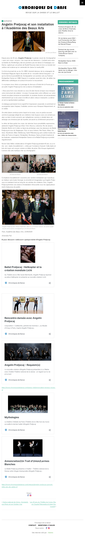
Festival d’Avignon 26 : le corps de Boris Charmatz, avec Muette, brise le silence (67, 30)
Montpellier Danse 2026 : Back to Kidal (67, 62)
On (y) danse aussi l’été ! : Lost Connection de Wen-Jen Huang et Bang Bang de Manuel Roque (67, 41)
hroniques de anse (42, 10)
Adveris (50, 533)
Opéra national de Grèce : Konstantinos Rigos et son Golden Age (15, 503)
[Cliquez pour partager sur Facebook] (27, 495)
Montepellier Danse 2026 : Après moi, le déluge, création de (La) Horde (67, 70)
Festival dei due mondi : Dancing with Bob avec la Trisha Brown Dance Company (67, 52)
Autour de (8, 21)
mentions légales (46, 525)
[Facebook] (46, 528)
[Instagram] (30, 495)
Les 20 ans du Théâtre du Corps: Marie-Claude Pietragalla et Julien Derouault (43, 504)
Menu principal (82, 2)
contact (32, 525)
